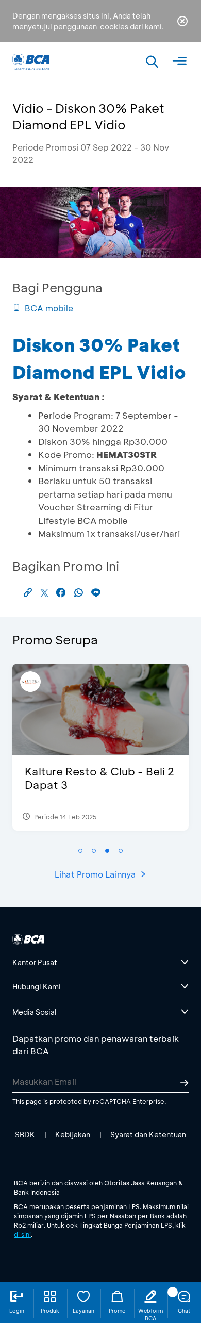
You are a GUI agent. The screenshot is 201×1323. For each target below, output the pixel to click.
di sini (22, 1234)
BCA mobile (49, 308)
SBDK (25, 1134)
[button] (80, 851)
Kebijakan (72, 1134)
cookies (114, 26)
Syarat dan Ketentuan (148, 1134)
